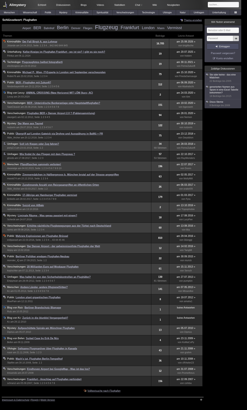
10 (60, 168)
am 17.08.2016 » (186, 215)
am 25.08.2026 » (186, 41)
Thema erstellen (193, 20)
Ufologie (167, 12)
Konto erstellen (224, 58)
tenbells (11, 199)
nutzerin (11, 127)
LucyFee (188, 219)
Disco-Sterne (220, 104)
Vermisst (174, 28)
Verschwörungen (125, 12)
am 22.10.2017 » (186, 154)
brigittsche (188, 45)
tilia (188, 230)
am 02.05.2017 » (186, 174)
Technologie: (14, 62)
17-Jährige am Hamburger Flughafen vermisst (49, 195)
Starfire (11, 363)
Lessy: (16, 92)
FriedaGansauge (188, 76)
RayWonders (188, 158)
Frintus (10, 56)
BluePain (12, 301)
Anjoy (10, 250)
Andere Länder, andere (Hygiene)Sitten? (44, 287)
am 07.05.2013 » (186, 287)
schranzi (11, 383)
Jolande (11, 45)
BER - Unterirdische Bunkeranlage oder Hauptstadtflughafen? (63, 103)
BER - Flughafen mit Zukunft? (33, 82)
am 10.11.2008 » (186, 358)
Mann (160, 28)
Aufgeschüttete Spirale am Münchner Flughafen (46, 328)
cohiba (188, 383)
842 (52, 45)
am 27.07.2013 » (186, 276)
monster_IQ (13, 260)
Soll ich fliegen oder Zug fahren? (39, 143)
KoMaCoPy (188, 342)
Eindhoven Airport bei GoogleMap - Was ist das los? (58, 369)
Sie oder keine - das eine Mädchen (223, 77)
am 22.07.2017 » (186, 164)
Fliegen (87, 28)
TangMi (188, 250)
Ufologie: (12, 348)
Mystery (63, 12)
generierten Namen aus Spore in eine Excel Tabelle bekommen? (224, 91)
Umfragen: (13, 143)
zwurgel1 (12, 117)
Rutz (9, 311)
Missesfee (188, 291)
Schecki (11, 219)
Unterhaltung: (15, 51)
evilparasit (12, 240)
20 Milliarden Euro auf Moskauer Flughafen (53, 266)
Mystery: (12, 123)
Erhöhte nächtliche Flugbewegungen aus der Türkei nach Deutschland (69, 225)
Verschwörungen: (17, 103)
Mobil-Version (48, 400)
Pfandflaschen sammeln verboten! (40, 164)
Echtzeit (42, 5)
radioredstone (14, 209)
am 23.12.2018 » (186, 133)
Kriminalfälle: (14, 41)
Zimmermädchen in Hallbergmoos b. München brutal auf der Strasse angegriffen (70, 174)
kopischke (12, 270)
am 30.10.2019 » (186, 123)
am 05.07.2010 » (186, 328)
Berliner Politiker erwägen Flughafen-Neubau (42, 256)
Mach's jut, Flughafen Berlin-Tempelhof (39, 358)
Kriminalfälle (82, 12)
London (148, 28)
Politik (48, 12)
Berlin (63, 27)
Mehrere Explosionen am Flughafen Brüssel (42, 236)
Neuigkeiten (173, 5)
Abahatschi (188, 86)
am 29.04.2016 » (186, 236)
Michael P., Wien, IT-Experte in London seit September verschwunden (64, 72)
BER (37, 28)
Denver (75, 28)
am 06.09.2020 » (186, 82)
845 (66, 45)
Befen (10, 342)
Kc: (14, 317)
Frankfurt (130, 27)
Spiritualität (102, 12)
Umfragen (199, 12)
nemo (10, 230)
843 (56, 45)
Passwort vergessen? (223, 53)
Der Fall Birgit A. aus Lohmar (39, 41)
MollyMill (188, 178)
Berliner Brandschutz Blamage (43, 307)
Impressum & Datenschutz (15, 400)
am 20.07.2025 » (186, 51)
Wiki (154, 5)
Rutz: (16, 307)
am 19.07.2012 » (186, 297)
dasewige (12, 168)
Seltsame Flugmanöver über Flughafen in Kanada (47, 348)
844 (61, 45)
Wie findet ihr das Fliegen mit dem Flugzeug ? (47, 154)
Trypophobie (188, 209)
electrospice (13, 66)
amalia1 (188, 301)
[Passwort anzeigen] (236, 40)
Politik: (11, 82)
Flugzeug (106, 27)
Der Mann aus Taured (30, 123)
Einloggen (224, 46)
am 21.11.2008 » (186, 348)
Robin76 (11, 76)
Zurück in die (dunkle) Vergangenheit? (45, 317)
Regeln (35, 400)
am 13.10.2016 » (186, 205)
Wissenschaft (30, 12)
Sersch (188, 270)
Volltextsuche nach (103, 390)
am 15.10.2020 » (186, 72)
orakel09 (188, 189)
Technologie (148, 12)
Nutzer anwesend (223, 22)
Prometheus (188, 373)
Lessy (10, 97)
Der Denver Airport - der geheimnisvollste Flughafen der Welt (63, 246)
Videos (100, 5)
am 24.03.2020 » (186, 92)
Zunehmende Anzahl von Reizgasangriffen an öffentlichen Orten (60, 184)
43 (53, 240)
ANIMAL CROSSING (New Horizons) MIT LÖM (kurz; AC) (59, 92)
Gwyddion (188, 137)
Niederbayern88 (15, 86)
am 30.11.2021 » (186, 62)
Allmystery (17, 5)
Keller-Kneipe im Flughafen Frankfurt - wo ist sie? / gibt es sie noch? (64, 51)
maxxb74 (12, 178)
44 (56, 240)
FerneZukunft (188, 66)
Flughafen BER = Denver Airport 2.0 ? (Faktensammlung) (61, 113)
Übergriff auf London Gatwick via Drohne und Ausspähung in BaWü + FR (59, 133)
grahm (188, 352)
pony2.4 (11, 148)
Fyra (188, 199)
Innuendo (12, 373)
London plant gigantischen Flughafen (38, 297)
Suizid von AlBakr (33, 205)
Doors (188, 168)
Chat (138, 5)
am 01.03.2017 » (186, 195)
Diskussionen (63, 5)
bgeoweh (188, 107)
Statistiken (119, 5)
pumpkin (188, 281)
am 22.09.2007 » (186, 379)
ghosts (10, 158)
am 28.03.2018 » (186, 143)
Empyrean (12, 281)
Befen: (16, 338)
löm (188, 97)
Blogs (84, 5)
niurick (188, 260)
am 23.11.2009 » (186, 338)
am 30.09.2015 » (186, 256)
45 (60, 240)
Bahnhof (49, 28)
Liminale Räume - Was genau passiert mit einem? (47, 215)
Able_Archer (13, 137)
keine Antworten (186, 307)
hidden (188, 56)
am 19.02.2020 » (186, 103)
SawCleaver (13, 107)
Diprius (11, 332)
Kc (8, 291)
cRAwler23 (188, 363)
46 (63, 240)
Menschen (9, 12)
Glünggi (188, 240)
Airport (26, 28)
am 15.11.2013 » (186, 266)
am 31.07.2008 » (186, 369)
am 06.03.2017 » (186, 184)
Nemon (188, 117)
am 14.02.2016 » (186, 246)
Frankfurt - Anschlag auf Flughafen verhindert (54, 379)
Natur (183, 12)
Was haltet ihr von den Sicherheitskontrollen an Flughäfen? (55, 276)
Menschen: (13, 164)
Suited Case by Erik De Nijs (42, 338)
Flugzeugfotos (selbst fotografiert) (42, 62)
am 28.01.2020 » (186, 113)
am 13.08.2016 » (186, 225)
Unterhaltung (219, 12)
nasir (9, 352)
